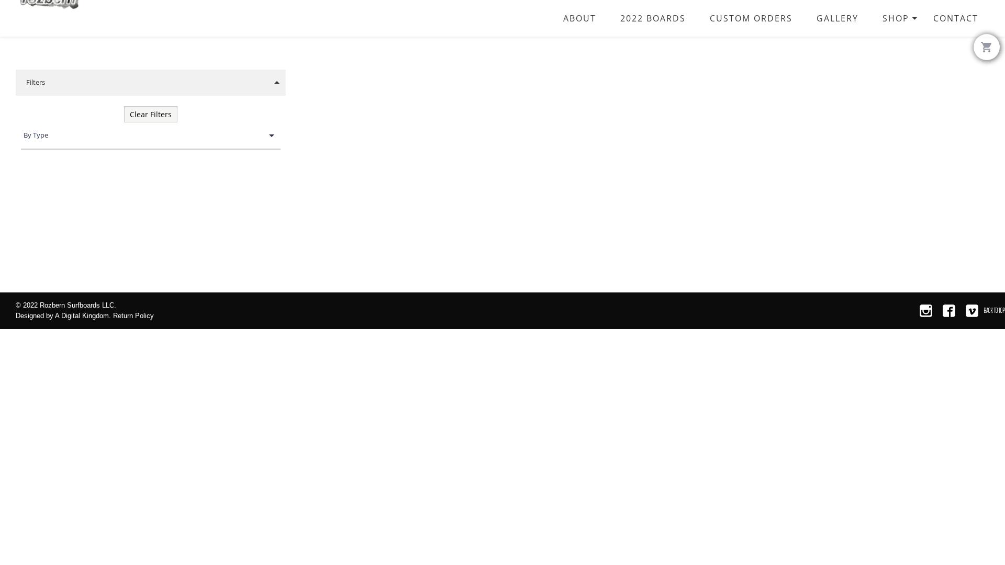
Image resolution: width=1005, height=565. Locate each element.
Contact (955, 18)
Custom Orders (751, 18)
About (579, 18)
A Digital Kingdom (82, 316)
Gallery (837, 18)
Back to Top (994, 310)
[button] (151, 83)
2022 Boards (653, 18)
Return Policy (133, 316)
